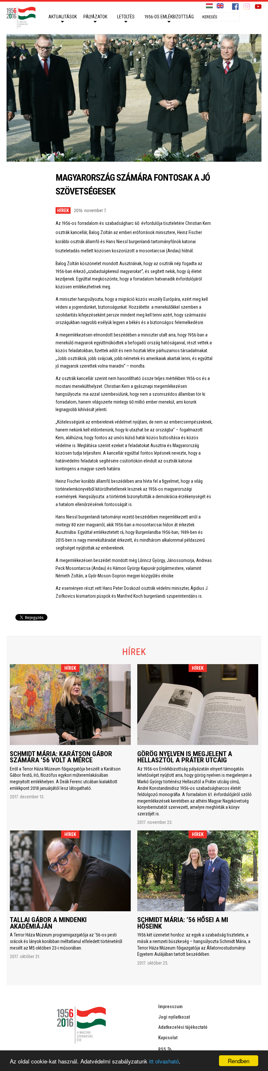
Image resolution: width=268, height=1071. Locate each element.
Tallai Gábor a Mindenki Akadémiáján (48, 923)
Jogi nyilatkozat (174, 1017)
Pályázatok (95, 16)
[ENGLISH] (220, 6)
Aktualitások (62, 16)
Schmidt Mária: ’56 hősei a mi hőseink (182, 923)
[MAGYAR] (209, 6)
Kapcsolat (167, 1037)
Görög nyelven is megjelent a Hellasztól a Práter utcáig (184, 757)
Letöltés (126, 16)
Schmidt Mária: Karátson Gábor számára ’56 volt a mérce (61, 757)
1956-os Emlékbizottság (169, 16)
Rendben (238, 1061)
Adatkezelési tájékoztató (183, 1027)
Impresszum (170, 1006)
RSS (162, 1049)
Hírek (63, 210)
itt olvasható (164, 1061)
